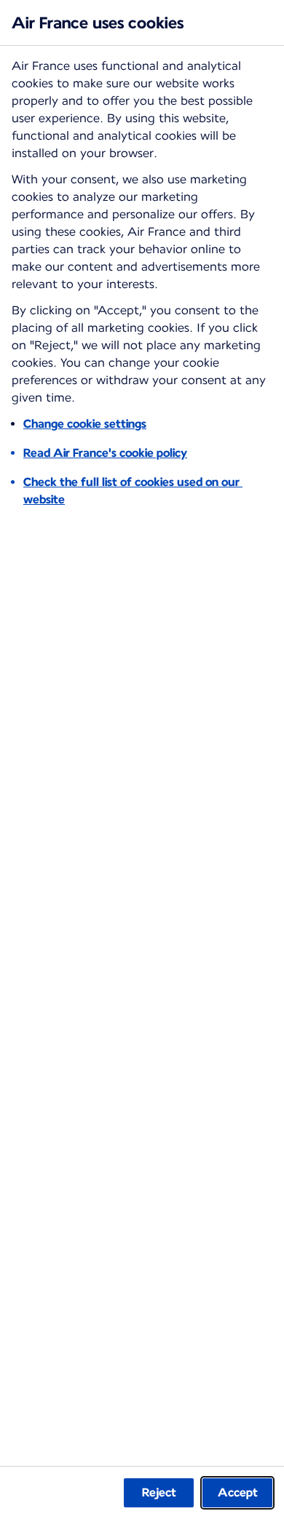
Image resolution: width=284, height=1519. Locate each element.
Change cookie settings (84, 424)
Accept (238, 1492)
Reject (159, 1492)
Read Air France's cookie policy (105, 453)
